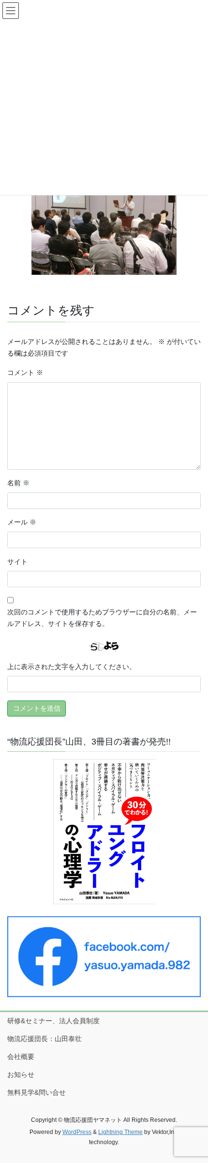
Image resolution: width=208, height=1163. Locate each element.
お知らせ (20, 1074)
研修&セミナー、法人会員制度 (53, 1021)
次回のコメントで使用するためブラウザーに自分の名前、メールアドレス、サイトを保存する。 (102, 617)
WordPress (76, 1132)
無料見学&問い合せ (36, 1092)
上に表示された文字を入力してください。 (71, 667)
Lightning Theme (120, 1132)
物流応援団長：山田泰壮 (44, 1039)
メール (21, 522)
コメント (25, 372)
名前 (18, 483)
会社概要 (20, 1056)
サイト (17, 562)
